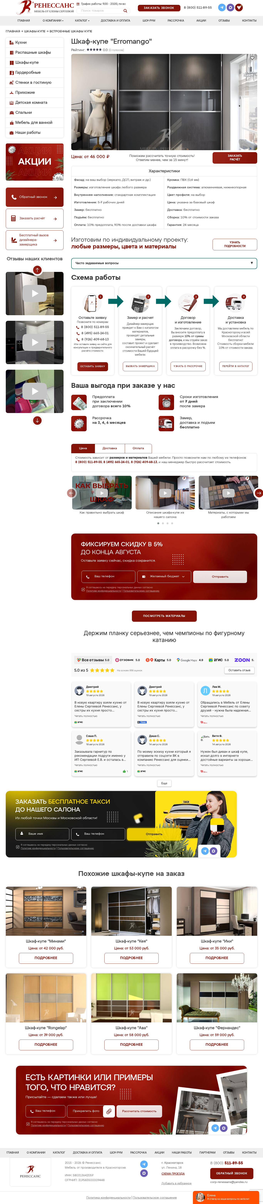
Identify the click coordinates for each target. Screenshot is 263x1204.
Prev (37, 270)
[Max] (230, 8)
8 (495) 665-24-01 (197, 2)
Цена (83, 448)
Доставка (110, 448)
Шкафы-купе (34, 31)
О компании (52, 20)
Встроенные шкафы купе (71, 31)
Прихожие (25, 93)
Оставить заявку (92, 366)
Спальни (23, 113)
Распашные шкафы (33, 52)
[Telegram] (222, 8)
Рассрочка (176, 20)
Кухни (21, 42)
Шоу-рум (149, 20)
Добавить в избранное (177, 1183)
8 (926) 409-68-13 (197, 12)
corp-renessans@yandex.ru (229, 1182)
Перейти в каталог (236, 366)
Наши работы (27, 133)
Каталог (81, 20)
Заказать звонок (159, 8)
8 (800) (226, 1163)
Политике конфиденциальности (103, 591)
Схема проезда (173, 1174)
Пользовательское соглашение (155, 1197)
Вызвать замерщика (140, 366)
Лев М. (216, 686)
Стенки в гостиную (33, 83)
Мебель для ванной (33, 123)
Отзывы (224, 20)
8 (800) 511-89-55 (198, 7)
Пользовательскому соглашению (141, 591)
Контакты (249, 20)
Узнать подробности (234, 244)
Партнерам (207, 1152)
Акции (201, 20)
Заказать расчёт (235, 158)
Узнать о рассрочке (188, 366)
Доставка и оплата (115, 20)
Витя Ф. (217, 735)
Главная (24, 20)
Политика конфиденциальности (108, 1197)
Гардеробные (28, 73)
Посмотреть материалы (164, 616)
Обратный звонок (231, 1173)
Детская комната (31, 103)
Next (37, 420)
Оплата (138, 448)
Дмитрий (155, 686)
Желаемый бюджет (165, 576)
